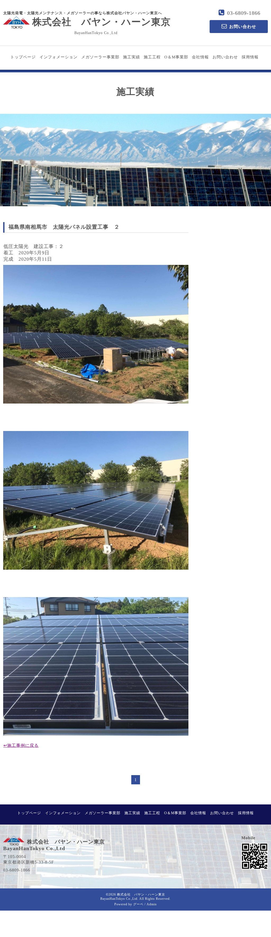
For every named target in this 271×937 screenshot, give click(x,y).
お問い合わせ (225, 57)
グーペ (138, 904)
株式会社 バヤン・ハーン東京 (101, 22)
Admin (152, 904)
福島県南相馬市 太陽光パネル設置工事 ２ (64, 227)
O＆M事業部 (176, 57)
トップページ (23, 57)
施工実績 (131, 57)
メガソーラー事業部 (100, 57)
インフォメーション (58, 57)
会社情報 (200, 57)
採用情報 (250, 57)
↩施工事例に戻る (21, 745)
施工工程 (152, 57)
